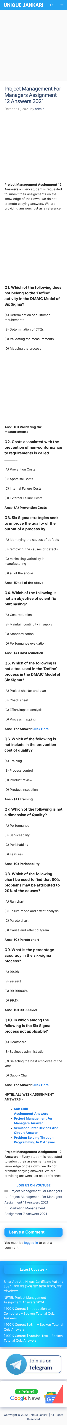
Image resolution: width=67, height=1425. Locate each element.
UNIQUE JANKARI (23, 5)
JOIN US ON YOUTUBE (33, 1185)
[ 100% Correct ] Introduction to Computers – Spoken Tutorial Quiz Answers (29, 1313)
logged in (31, 1243)
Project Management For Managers (35, 1191)
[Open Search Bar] (52, 5)
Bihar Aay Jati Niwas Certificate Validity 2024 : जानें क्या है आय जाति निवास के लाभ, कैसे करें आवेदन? (33, 1286)
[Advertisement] (33, 46)
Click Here (40, 729)
